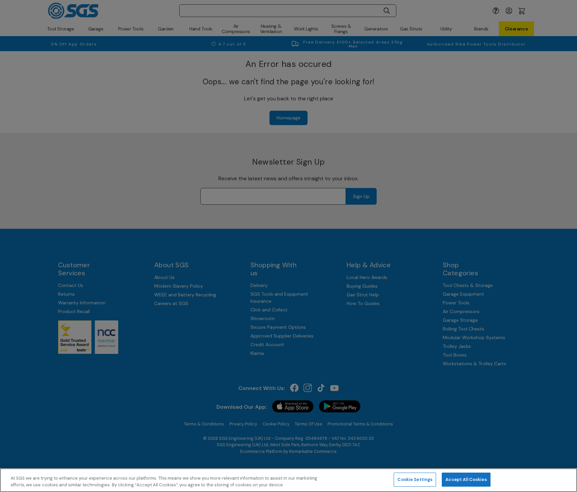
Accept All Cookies (466, 479)
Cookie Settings (414, 479)
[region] (288, 480)
